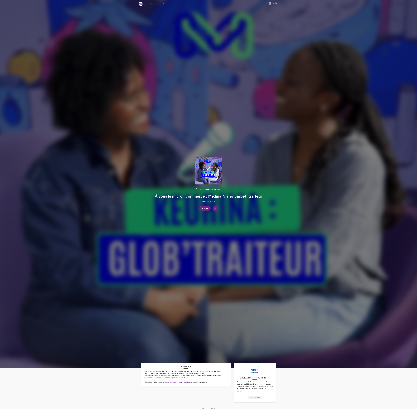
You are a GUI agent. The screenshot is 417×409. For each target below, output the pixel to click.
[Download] (215, 208)
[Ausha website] (273, 3)
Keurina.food (178, 371)
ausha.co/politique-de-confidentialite (176, 382)
